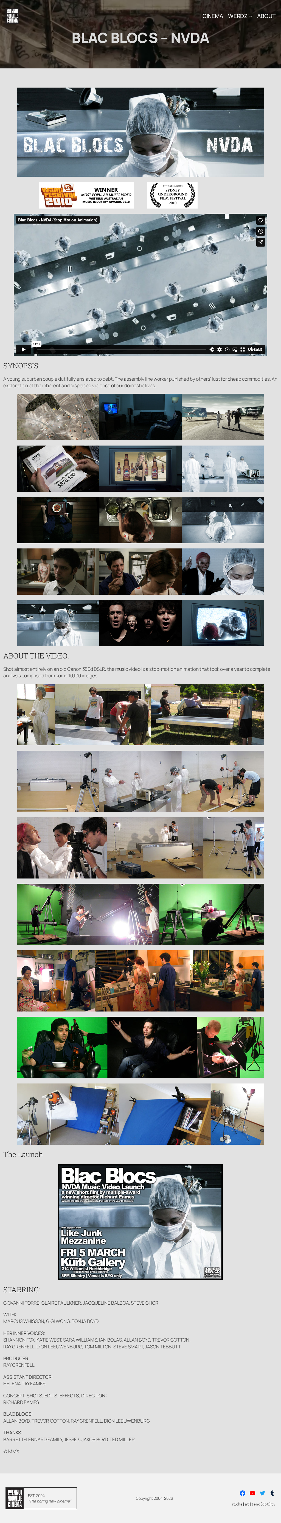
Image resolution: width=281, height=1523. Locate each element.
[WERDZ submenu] (250, 16)
